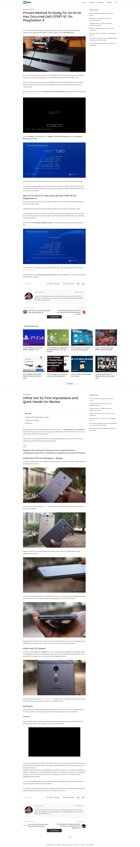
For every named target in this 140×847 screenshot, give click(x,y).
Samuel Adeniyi (39, 292)
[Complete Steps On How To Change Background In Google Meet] (106, 364)
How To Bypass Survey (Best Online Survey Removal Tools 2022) (32, 376)
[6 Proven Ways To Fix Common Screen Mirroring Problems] (82, 337)
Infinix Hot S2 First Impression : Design (37, 417)
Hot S (45, 506)
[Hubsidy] (27, 2)
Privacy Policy (76, 844)
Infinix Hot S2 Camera (32, 420)
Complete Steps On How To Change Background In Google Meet (105, 376)
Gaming (26, 9)
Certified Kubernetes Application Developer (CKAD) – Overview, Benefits (57, 349)
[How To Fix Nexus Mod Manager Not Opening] (82, 364)
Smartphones (27, 394)
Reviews (27, 370)
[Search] (115, 2)
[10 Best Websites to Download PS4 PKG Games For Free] (34, 337)
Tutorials (32, 9)
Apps (50, 370)
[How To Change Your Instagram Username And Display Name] (58, 364)
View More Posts (78, 292)
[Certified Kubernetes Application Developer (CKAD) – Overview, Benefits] (58, 337)
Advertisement (90, 844)
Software (29, 423)
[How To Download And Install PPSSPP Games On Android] (106, 337)
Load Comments (54, 316)
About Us (83, 844)
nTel (48, 75)
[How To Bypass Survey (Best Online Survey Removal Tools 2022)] (34, 364)
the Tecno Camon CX (47, 699)
